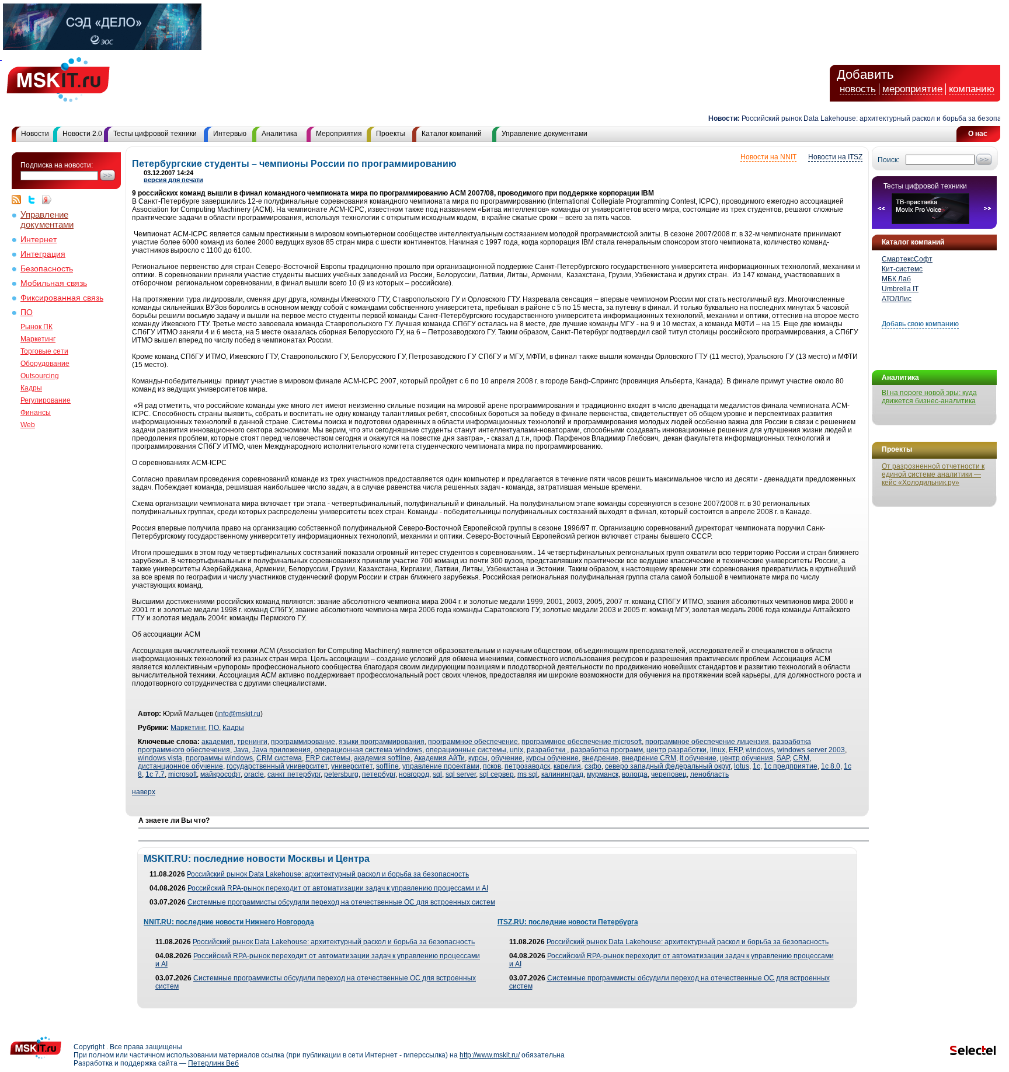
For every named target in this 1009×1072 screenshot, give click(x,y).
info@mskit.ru (238, 714)
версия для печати (173, 179)
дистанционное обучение (180, 766)
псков (492, 766)
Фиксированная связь (61, 298)
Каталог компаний (452, 134)
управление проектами (440, 766)
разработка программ (606, 750)
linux (717, 750)
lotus (741, 766)
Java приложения (281, 750)
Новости (35, 134)
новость (858, 89)
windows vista (160, 758)
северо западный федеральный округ (667, 766)
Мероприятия (339, 134)
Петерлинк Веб (213, 1063)
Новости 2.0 (82, 134)
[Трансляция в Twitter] (34, 199)
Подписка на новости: (56, 165)
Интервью (229, 134)
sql (437, 774)
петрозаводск (527, 766)
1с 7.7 (155, 774)
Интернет (38, 239)
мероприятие (912, 89)
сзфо (592, 766)
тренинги (252, 742)
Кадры (31, 388)
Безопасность (46, 268)
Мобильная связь (53, 283)
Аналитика (279, 134)
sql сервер (496, 774)
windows (760, 750)
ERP (735, 750)
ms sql (527, 774)
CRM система (279, 758)
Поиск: (888, 160)
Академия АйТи (439, 758)
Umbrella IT (900, 289)
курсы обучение (552, 758)
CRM (801, 758)
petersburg (341, 774)
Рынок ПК (36, 327)
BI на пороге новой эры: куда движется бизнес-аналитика (929, 397)
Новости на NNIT (768, 157)
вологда (635, 774)
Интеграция (42, 254)
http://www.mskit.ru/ (490, 1055)
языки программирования (382, 742)
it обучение (698, 758)
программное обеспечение (473, 742)
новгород (414, 774)
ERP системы (327, 758)
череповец (669, 774)
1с (756, 766)
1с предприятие (790, 766)
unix (516, 750)
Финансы (35, 412)
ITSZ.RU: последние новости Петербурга (567, 922)
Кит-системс (902, 269)
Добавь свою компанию (920, 324)
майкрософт (220, 774)
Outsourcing (39, 376)
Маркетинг (37, 339)
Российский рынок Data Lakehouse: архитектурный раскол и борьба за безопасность (866, 118)
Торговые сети (44, 351)
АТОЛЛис (896, 299)
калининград (562, 774)
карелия (567, 766)
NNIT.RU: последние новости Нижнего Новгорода (229, 922)
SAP (783, 758)
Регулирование (45, 400)
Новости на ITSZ (835, 157)
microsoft (182, 774)
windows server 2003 (811, 750)
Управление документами (544, 134)
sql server (461, 774)
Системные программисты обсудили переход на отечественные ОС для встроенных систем (341, 902)
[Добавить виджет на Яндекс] (46, 199)
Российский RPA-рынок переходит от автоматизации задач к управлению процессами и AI (337, 888)
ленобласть (709, 774)
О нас (977, 134)
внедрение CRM (649, 758)
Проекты (390, 134)
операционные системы (466, 750)
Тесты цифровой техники (155, 134)
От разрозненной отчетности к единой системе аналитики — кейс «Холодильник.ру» (933, 474)
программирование (303, 742)
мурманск (602, 774)
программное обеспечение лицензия (707, 742)
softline (387, 766)
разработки (547, 750)
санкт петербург (294, 774)
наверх (143, 792)
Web (27, 425)
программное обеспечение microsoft (581, 742)
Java (241, 750)
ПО (26, 312)
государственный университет (277, 766)
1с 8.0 (830, 766)
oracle (254, 774)
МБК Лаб (896, 279)
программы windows (219, 758)
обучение (507, 758)
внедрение (600, 758)
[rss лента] (19, 199)
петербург (378, 774)
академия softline (382, 758)
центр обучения (746, 758)
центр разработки (676, 750)
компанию (971, 89)
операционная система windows (368, 750)
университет (352, 766)
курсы (478, 758)
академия (217, 742)
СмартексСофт (907, 259)
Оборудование (44, 363)
